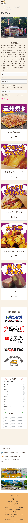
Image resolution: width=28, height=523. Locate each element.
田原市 (20, 420)
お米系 (14, 384)
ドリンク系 (14, 404)
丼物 (14, 389)
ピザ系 (14, 394)
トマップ (11, 505)
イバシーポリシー (13, 503)
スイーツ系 (11, 7)
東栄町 (13, 420)
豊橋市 (13, 426)
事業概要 (15, 501)
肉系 (14, 387)
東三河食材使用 (14, 382)
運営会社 (10, 501)
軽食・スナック (6, 9)
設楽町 (13, 423)
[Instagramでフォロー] (13, 499)
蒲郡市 (6, 423)
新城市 (20, 417)
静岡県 (20, 426)
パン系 (14, 392)
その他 (4, 7)
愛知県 (13, 417)
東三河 (6, 420)
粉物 (18, 7)
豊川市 (20, 423)
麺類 (14, 399)
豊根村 (6, 426)
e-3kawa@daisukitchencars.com (14, 511)
